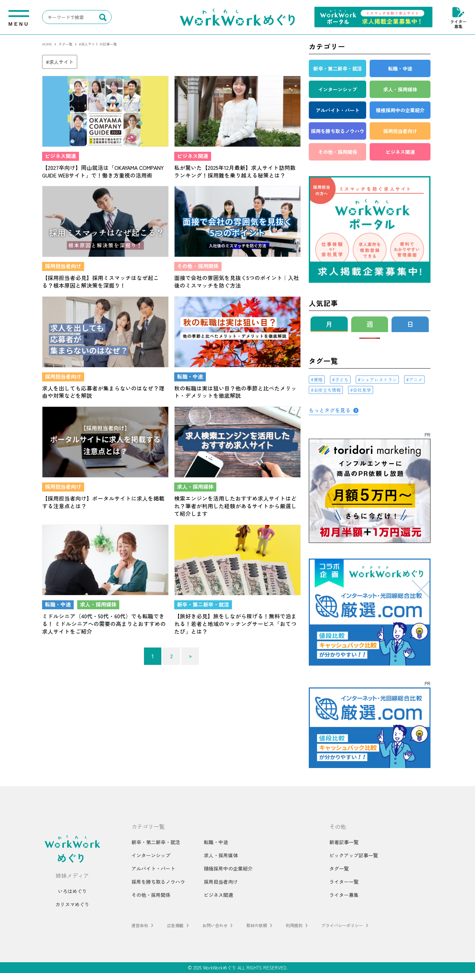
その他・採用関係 (150, 894)
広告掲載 (175, 925)
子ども (341, 379)
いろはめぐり (72, 891)
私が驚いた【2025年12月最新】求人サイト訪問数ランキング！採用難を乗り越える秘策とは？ (235, 171)
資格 (318, 379)
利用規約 (294, 925)
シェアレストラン (379, 379)
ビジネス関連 (218, 894)
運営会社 (139, 925)
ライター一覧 (344, 881)
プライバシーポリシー (342, 925)
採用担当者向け (221, 881)
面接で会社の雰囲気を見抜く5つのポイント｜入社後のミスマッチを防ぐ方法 (236, 281)
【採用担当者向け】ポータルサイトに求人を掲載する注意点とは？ (103, 502)
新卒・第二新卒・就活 (155, 842)
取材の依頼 (256, 925)
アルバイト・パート (153, 868)
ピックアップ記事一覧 (353, 855)
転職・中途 (216, 842)
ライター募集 (458, 23)
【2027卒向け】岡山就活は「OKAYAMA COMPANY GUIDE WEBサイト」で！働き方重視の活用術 (103, 171)
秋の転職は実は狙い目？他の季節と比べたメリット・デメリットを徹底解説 (235, 391)
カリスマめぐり (72, 904)
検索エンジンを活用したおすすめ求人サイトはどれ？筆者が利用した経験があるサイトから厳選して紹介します (235, 505)
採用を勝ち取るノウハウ (158, 881)
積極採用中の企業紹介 (228, 868)
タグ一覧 (339, 868)
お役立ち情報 (327, 390)
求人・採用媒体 (221, 855)
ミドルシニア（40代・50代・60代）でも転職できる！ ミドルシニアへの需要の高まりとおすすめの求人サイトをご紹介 (104, 623)
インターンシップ (150, 855)
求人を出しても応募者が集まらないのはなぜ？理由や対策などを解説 (103, 391)
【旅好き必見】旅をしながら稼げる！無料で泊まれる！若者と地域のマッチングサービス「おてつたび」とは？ (235, 623)
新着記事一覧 (344, 842)
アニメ (415, 379)
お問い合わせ (214, 925)
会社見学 (362, 390)
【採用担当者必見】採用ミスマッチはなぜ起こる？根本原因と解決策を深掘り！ (100, 281)
